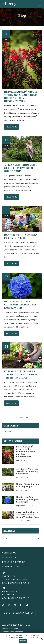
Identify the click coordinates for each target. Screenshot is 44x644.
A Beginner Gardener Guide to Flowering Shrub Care (20, 168)
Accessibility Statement (12, 631)
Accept (23, 641)
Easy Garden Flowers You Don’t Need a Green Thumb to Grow (21, 374)
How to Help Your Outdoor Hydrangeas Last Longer (20, 304)
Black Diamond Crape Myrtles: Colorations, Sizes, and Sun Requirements (26, 452)
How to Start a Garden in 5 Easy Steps (27, 485)
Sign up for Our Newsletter (18, 613)
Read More (11, 127)
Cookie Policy (34, 637)
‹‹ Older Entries (22, 417)
